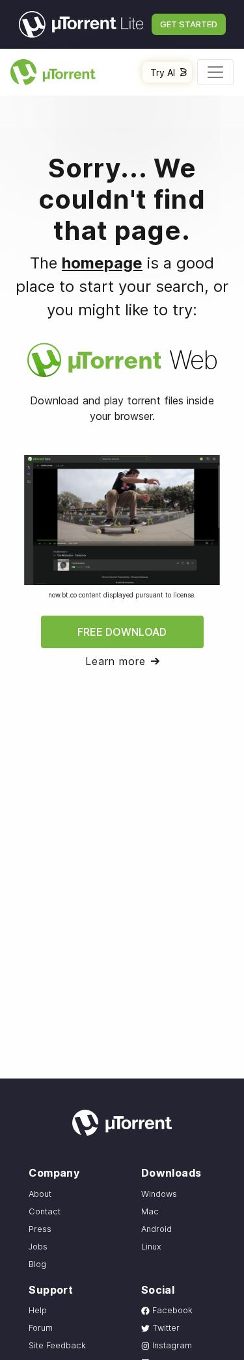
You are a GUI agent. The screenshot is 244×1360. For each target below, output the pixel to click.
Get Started (188, 24)
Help (38, 1310)
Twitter (165, 1328)
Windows (159, 1194)
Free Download (122, 631)
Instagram (171, 1345)
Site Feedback (57, 1345)
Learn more (115, 661)
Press (40, 1229)
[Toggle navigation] (215, 72)
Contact (45, 1211)
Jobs (38, 1246)
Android (156, 1229)
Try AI (162, 72)
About (40, 1194)
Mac (150, 1211)
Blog (37, 1264)
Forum (41, 1328)
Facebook (171, 1310)
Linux (151, 1246)
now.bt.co (62, 595)
